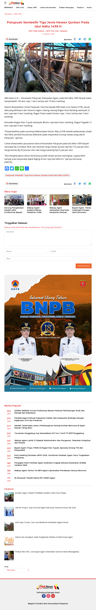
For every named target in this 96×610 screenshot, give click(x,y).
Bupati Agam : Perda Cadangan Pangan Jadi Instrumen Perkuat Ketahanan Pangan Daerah (81, 210)
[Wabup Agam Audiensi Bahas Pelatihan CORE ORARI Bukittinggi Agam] (37, 199)
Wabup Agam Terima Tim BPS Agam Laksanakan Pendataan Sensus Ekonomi (50, 470)
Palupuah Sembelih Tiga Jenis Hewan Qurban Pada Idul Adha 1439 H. (37, 175)
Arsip (6, 566)
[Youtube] (53, 596)
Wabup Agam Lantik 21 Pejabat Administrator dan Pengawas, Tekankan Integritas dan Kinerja (52, 441)
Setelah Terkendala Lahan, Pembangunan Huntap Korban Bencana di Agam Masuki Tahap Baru (49, 426)
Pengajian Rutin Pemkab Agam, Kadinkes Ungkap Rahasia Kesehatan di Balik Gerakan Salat (50, 464)
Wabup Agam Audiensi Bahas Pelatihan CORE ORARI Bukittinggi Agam (35, 210)
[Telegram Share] (85, 39)
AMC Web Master (36, 31)
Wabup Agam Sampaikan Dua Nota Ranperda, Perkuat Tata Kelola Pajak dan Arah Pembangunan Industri (59, 210)
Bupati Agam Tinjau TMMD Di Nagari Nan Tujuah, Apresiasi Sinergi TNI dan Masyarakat (48, 449)
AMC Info (50, 31)
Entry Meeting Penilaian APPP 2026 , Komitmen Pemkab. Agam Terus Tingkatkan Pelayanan (51, 456)
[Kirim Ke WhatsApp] (90, 39)
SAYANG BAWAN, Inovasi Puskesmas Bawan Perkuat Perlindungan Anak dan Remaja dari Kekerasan (49, 411)
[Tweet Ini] (80, 39)
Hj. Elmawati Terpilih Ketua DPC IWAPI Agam (34, 478)
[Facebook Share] (75, 39)
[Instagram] (48, 596)
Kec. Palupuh (61, 31)
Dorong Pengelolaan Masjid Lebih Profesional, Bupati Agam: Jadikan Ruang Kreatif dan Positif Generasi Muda (14, 210)
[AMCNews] (16, 3)
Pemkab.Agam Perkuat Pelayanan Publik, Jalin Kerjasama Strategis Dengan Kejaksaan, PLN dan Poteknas (49, 419)
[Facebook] (44, 596)
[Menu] (6, 3)
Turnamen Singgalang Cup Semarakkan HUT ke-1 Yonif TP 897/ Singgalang (49, 433)
